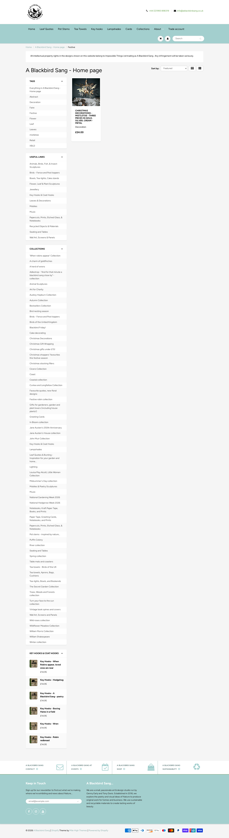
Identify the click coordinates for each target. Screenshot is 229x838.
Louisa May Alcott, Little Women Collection (45, 474)
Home (31, 29)
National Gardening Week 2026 (45, 497)
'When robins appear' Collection (45, 255)
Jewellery (34, 189)
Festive (33, 113)
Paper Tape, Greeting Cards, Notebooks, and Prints (43, 519)
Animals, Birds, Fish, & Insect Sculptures (43, 165)
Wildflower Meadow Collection (44, 625)
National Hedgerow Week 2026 (45, 502)
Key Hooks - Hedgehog (51, 680)
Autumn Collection (39, 300)
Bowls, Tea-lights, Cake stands (44, 178)
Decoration (35, 102)
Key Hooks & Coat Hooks (42, 195)
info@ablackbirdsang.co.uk (190, 10)
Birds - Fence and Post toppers (45, 172)
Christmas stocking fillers (42, 363)
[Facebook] (29, 811)
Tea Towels (80, 29)
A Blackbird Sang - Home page (50, 47)
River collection (37, 545)
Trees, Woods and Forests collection (42, 594)
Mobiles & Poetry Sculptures (43, 486)
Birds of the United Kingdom (43, 322)
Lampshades (114, 29)
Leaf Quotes (46, 29)
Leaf (32, 124)
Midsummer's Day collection (43, 481)
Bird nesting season (39, 311)
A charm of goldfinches (41, 261)
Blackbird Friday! (38, 327)
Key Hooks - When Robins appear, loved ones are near (50, 664)
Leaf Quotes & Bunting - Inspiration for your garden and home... (44, 458)
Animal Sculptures (38, 284)
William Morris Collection (42, 631)
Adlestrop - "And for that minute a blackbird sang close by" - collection (46, 275)
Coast (32, 374)
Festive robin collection (41, 399)
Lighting (33, 467)
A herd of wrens (37, 266)
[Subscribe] (78, 801)
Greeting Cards (37, 417)
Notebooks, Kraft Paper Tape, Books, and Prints (44, 510)
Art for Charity (36, 289)
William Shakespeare (40, 636)
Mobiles (33, 206)
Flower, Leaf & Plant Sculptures (45, 184)
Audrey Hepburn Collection (43, 295)
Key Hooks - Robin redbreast (49, 739)
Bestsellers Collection (40, 305)
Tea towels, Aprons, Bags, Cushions (42, 574)
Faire (32, 107)
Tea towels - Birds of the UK (43, 567)
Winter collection (38, 642)
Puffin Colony (36, 540)
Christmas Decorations (41, 338)
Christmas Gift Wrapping (42, 344)
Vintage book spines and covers (45, 609)
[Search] (200, 38)
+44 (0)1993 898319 (159, 10)
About (157, 29)
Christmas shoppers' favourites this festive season (45, 356)
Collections (143, 29)
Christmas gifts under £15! (42, 349)
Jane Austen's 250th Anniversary (46, 427)
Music (33, 212)
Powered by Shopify (98, 830)
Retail (32, 140)
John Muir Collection (40, 438)
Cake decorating (38, 333)
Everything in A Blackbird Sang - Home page (45, 90)
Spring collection (38, 556)
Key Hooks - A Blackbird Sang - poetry (52, 695)
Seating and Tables (39, 232)
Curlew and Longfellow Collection (46, 385)
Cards (129, 29)
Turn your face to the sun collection (42, 602)
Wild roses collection (40, 620)
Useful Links (37, 157)
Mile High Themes (78, 830)
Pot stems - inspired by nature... (45, 534)
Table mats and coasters (41, 561)
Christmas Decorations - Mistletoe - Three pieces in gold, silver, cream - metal (85, 116)
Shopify (55, 830)
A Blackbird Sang (41, 830)
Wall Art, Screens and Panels (43, 615)
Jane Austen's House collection (45, 433)
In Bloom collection (39, 422)
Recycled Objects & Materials (44, 226)
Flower (33, 118)
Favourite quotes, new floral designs (43, 392)
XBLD (32, 145)
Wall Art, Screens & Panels (42, 237)
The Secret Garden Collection (44, 586)
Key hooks (97, 29)
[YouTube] (43, 811)
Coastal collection (38, 379)
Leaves (33, 129)
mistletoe (34, 135)
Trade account (176, 29)
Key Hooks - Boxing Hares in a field (50, 710)
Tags (32, 81)
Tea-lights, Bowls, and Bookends (45, 581)
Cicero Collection (38, 369)
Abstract (34, 96)
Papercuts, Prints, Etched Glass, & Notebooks (46, 219)
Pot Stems (63, 29)
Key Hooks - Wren (49, 723)
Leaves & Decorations (40, 200)
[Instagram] (36, 811)
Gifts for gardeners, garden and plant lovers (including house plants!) (45, 408)
